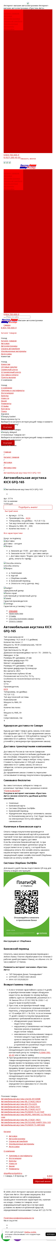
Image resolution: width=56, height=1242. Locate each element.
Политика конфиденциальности (19, 1218)
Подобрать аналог (28, 507)
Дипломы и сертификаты (10, 59)
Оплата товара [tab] (15, 621)
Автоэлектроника (12, 18)
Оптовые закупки (12, 37)
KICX (28, 518)
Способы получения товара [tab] (21, 618)
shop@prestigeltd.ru (13, 1173)
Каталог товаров (11, 97)
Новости (8, 68)
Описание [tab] (13, 611)
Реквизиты (9, 73)
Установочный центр (14, 120)
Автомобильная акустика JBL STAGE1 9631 (21, 1119)
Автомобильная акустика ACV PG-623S (19, 1104)
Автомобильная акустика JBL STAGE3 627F (21, 1109)
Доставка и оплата (12, 47)
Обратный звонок (43, 1181)
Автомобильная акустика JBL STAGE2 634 (20, 1106)
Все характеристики (13, 533)
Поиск (6, 151)
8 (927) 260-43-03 (12, 157)
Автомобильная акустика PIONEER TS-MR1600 (23, 1125)
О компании (9, 128)
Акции (6, 70)
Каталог (7, 1131)
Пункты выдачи (11, 50)
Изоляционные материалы (11, 25)
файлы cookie (30, 1232)
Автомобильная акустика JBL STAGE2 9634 (21, 1101)
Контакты (8, 149)
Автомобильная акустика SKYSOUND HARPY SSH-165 (26, 1122)
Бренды (7, 65)
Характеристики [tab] (16, 613)
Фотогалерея (10, 63)
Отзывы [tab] (12, 616)
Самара (7, 325)
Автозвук (8, 16)
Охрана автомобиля (13, 21)
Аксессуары (9, 29)
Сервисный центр (12, 39)
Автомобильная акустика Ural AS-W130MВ (20, 1098)
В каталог (7, 427)
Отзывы (7, 146)
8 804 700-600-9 (11, 154)
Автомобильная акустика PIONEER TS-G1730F (22, 1112)
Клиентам (8, 112)
